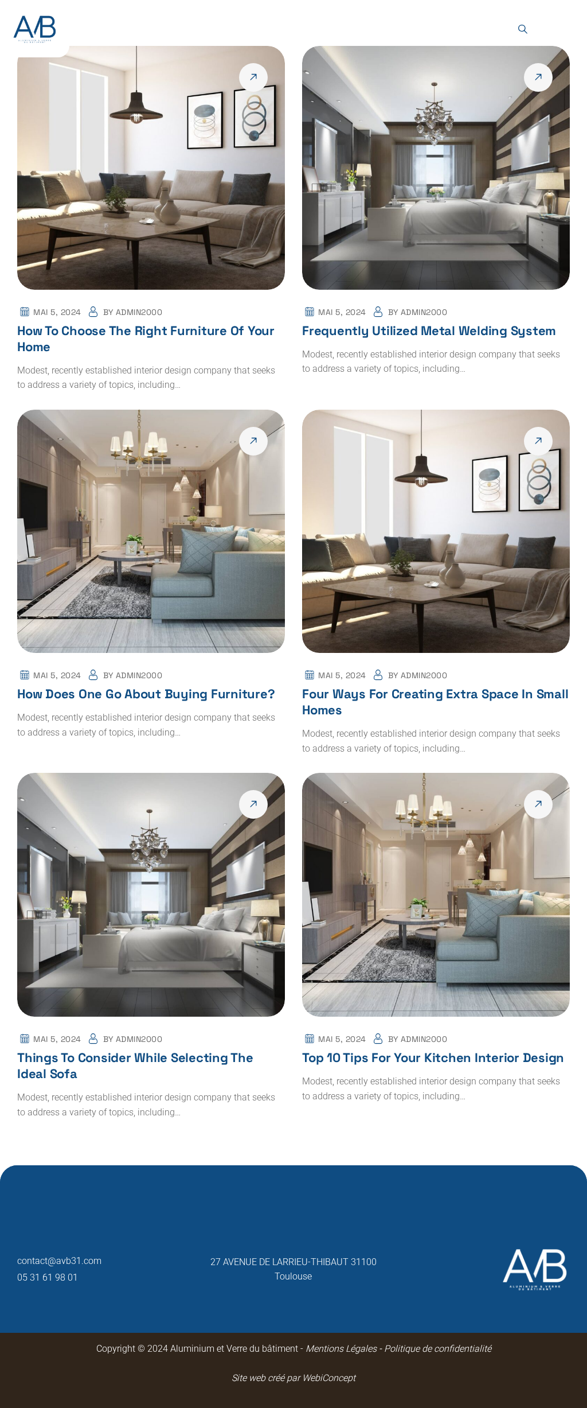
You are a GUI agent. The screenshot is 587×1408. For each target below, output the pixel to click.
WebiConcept (328, 1377)
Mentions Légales (340, 1348)
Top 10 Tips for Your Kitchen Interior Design (433, 1057)
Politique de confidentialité (436, 1348)
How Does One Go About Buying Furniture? (146, 694)
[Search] (522, 29)
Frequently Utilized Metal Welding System (429, 330)
